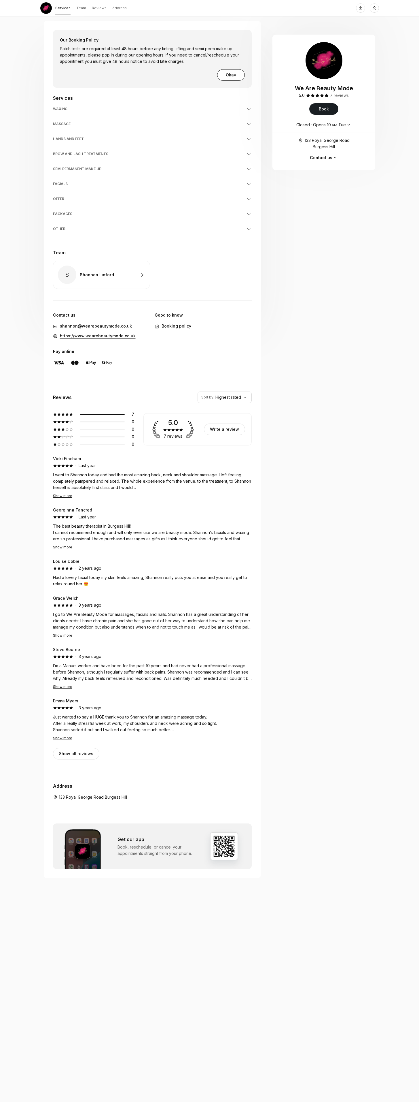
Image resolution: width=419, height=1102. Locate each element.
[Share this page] (360, 8)
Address (119, 8)
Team (81, 8)
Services (63, 8)
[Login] (374, 8)
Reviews (99, 8)
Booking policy (176, 326)
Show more (62, 496)
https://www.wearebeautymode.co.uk (98, 335)
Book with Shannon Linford (101, 275)
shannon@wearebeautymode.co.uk (96, 326)
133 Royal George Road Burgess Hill (327, 143)
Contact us (321, 157)
